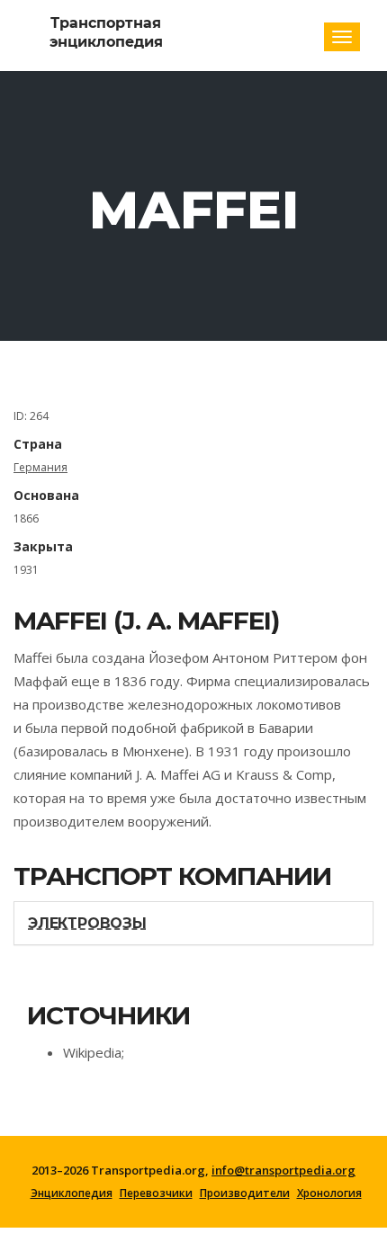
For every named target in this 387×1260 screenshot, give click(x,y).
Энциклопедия (71, 1193)
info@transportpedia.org (284, 1170)
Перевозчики (156, 1193)
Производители (245, 1193)
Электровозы (87, 923)
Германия (41, 467)
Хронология (329, 1193)
